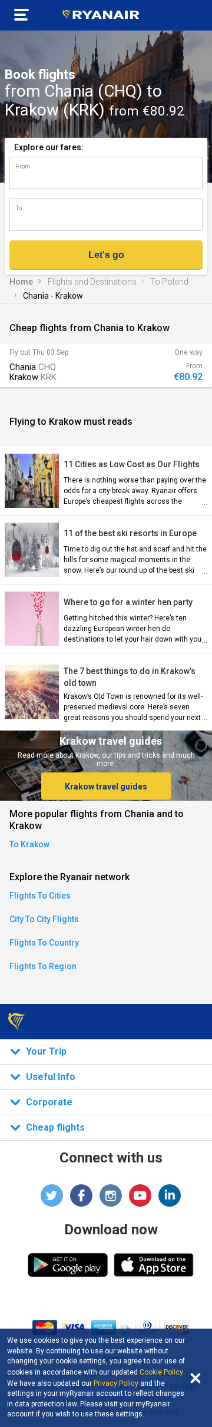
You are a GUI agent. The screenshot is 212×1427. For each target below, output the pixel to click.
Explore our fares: (49, 147)
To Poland (169, 281)
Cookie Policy (161, 1372)
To (19, 208)
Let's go (106, 255)
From (23, 166)
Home (21, 281)
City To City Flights (44, 919)
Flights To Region (43, 966)
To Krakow (29, 844)
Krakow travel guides (106, 786)
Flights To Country (44, 942)
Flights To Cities (40, 895)
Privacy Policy (116, 1383)
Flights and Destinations (92, 281)
